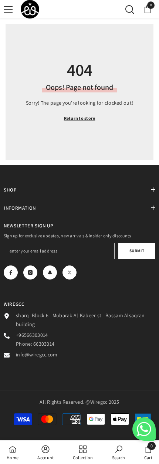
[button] (144, 429)
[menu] (8, 9)
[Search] (129, 9)
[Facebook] (11, 272)
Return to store (79, 118)
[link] (45, 452)
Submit (136, 250)
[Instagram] (30, 272)
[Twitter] (69, 272)
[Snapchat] (50, 272)
